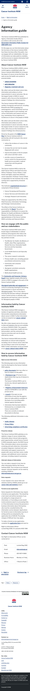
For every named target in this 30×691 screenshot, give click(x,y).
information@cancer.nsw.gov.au (11, 473)
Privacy (3, 625)
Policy (8, 583)
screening (17, 107)
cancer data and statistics (9, 484)
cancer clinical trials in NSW (14, 348)
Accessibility (4, 615)
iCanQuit (3, 667)
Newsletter (4, 632)
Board (14, 209)
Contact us (4, 617)
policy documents (10, 370)
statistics (11, 325)
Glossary (3, 622)
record (8, 394)
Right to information (12, 17)
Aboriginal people (6, 291)
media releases (9, 421)
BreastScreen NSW (6, 670)
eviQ (2, 660)
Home (2, 17)
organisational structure (18, 186)
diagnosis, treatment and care (14, 87)
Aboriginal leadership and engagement (13, 285)
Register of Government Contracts (17, 387)
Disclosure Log (10, 375)
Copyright (4, 620)
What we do (4, 613)
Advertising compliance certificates (16, 427)
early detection (9, 84)
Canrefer (3, 665)
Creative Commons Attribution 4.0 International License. (15, 591)
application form (15, 523)
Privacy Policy (9, 424)
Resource (15, 583)
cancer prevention (10, 81)
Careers (3, 630)
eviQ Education (5, 663)
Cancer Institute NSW (7, 658)
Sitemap (3, 627)
